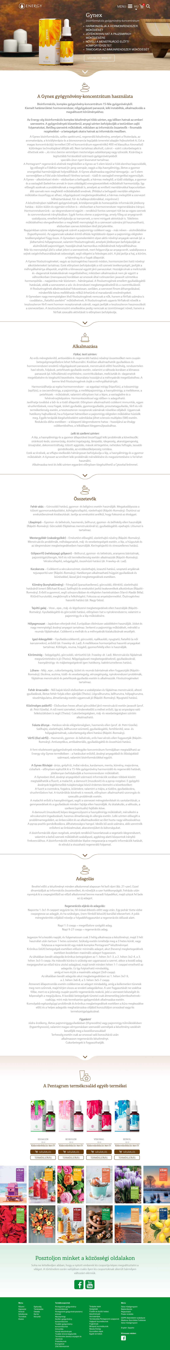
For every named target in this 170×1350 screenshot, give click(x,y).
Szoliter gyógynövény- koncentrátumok (64, 1320)
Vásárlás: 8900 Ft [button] (99, 58)
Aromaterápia (94, 1316)
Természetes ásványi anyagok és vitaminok (68, 1337)
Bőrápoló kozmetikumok (98, 1326)
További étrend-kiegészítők (65, 1334)
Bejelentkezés (126, 1309)
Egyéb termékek (95, 1333)
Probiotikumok (60, 1341)
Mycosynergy (60, 1316)
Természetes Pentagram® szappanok (104, 1319)
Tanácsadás (38, 1309)
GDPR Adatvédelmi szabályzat (133, 1317)
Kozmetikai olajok (96, 1331)
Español (131, 1327)
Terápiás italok (95, 1306)
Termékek (22, 1316)
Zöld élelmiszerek (62, 1346)
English (124, 1327)
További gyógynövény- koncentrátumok (64, 1325)
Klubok (21, 1319)
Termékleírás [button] (43, 1157)
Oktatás (37, 1311)
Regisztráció (126, 1311)
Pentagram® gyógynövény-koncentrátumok (66, 1307)
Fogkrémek (93, 1324)
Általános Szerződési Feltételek (133, 1320)
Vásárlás (45, 1151)
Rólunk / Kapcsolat (22, 1307)
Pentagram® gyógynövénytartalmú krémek (69, 1312)
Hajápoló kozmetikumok (98, 1321)
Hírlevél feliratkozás (22, 1312)
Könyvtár (37, 1316)
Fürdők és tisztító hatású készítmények (99, 1312)
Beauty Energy (95, 1329)
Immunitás (59, 1329)
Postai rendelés (127, 1314)
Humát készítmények (63, 1331)
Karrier (36, 1314)
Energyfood (59, 1344)
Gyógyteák (93, 1309)
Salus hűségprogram (129, 1306)
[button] (43, 1116)
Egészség (37, 1306)
